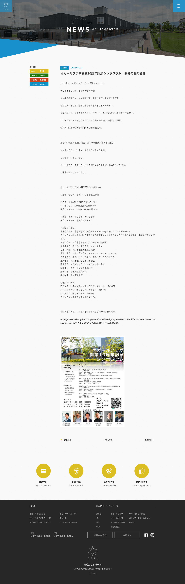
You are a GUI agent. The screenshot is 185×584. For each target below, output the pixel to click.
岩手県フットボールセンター (140, 518)
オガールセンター (118, 522)
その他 (131, 522)
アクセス (63, 518)
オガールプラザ (117, 513)
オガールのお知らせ (37, 513)
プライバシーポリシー (68, 522)
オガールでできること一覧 (40, 518)
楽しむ (99, 513)
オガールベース (117, 518)
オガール (92, 552)
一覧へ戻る (108, 440)
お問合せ (127, 535)
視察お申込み (100, 535)
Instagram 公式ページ (152, 535)
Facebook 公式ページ (146, 535)
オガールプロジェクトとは (40, 522)
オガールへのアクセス (109, 483)
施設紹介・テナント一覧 (107, 505)
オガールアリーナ (76, 483)
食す (98, 518)
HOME (32, 505)
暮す (98, 522)
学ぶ (98, 526)
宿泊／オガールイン (43, 483)
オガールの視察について (141, 483)
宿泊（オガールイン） (68, 513)
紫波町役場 (115, 526)
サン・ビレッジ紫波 (137, 513)
